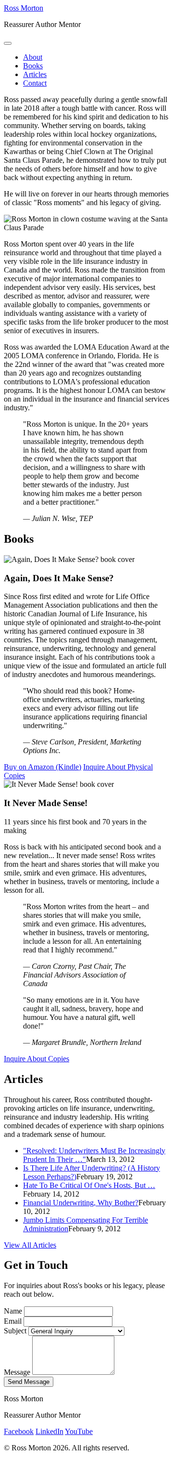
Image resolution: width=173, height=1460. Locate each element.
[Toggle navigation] (8, 43)
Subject (15, 1331)
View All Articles (30, 1245)
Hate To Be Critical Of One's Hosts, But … (89, 1185)
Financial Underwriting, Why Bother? (80, 1203)
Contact (35, 83)
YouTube (79, 1431)
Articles (35, 74)
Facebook (19, 1431)
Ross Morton (23, 8)
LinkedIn (49, 1431)
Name (13, 1311)
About (32, 57)
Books (33, 66)
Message (17, 1372)
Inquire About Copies (36, 1059)
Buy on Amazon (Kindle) (42, 767)
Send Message (28, 1381)
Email (13, 1321)
